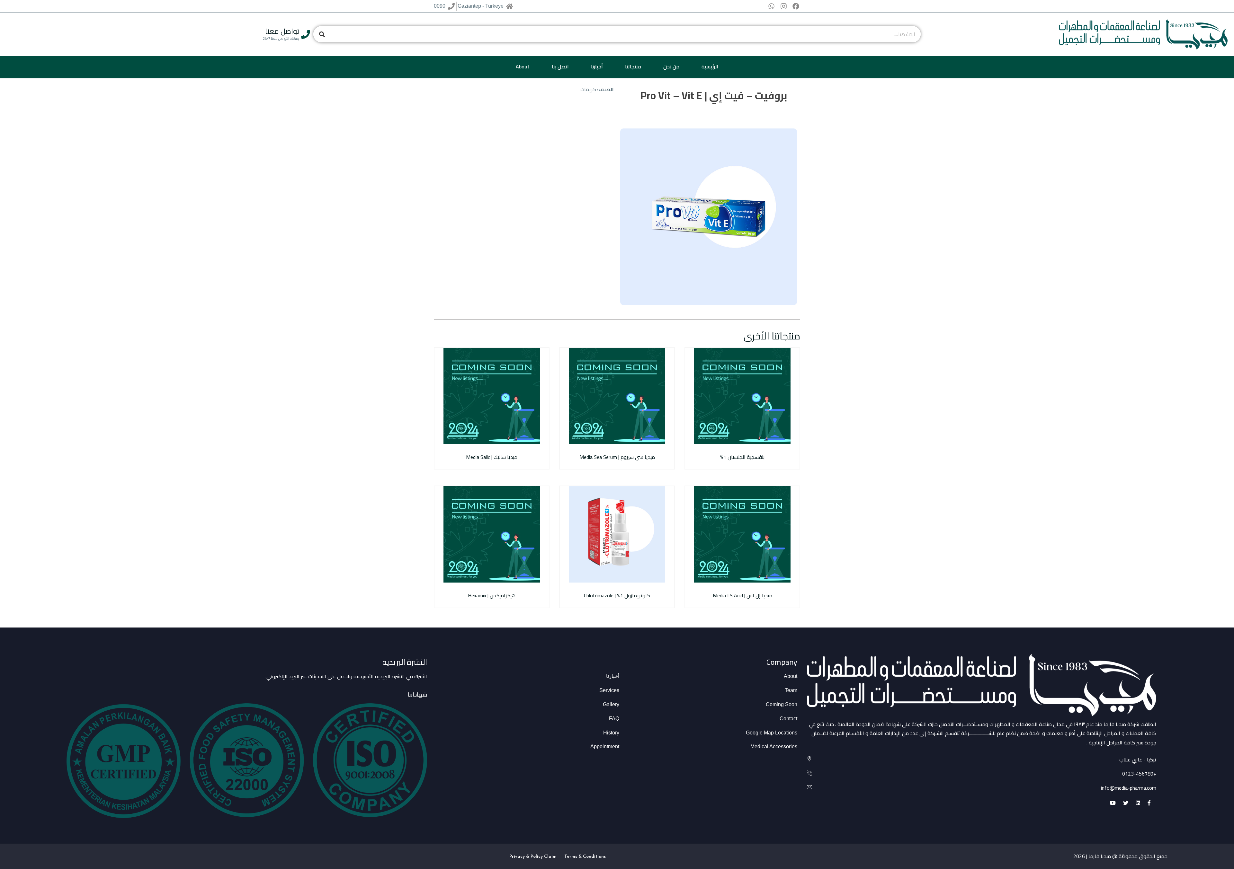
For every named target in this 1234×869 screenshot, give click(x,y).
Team (791, 690)
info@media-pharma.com (1128, 788)
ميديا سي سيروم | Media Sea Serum (617, 457)
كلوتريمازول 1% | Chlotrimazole (617, 595)
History (611, 732)
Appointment (604, 746)
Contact (788, 718)
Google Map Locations (771, 732)
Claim (550, 856)
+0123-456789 (1139, 773)
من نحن (671, 66)
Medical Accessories (773, 746)
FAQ (614, 718)
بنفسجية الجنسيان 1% (742, 457)
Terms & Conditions (585, 856)
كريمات (588, 89)
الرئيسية (710, 66)
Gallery (611, 704)
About (523, 66)
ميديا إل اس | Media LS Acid (742, 595)
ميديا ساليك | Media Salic (491, 457)
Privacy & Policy (526, 856)
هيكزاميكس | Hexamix (491, 595)
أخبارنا (597, 66)
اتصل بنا (560, 66)
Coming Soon (781, 704)
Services (609, 690)
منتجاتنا (633, 66)
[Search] (322, 34)
